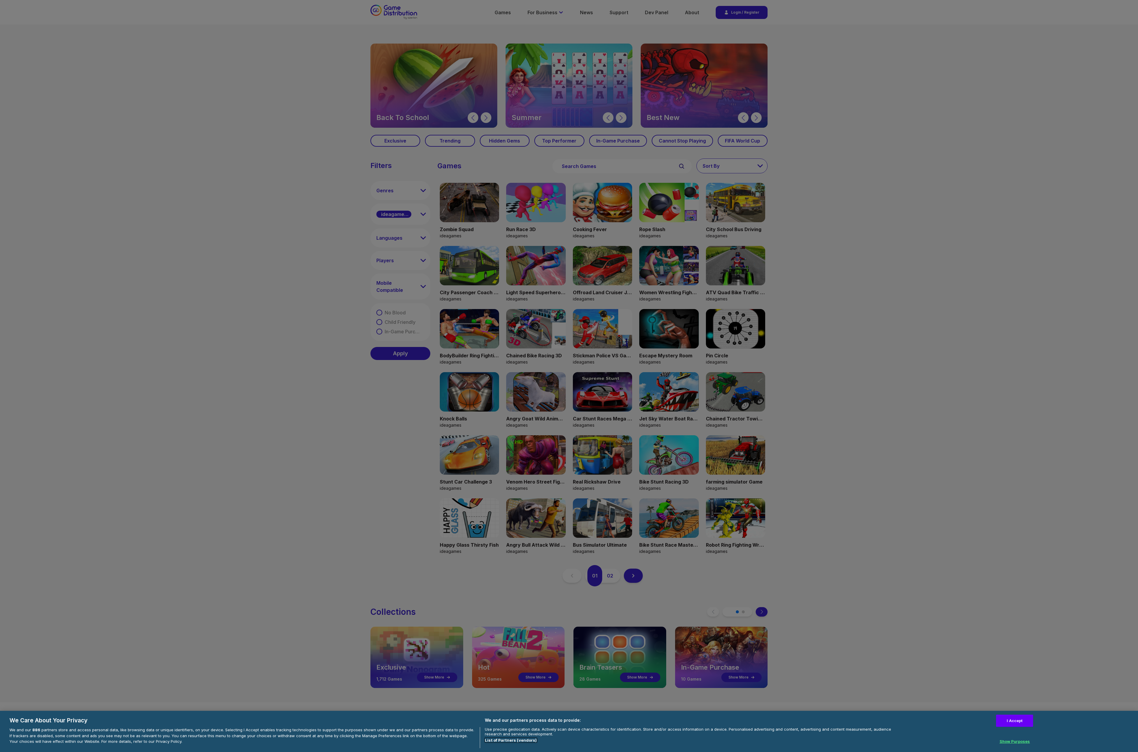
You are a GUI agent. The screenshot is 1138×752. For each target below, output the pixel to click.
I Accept (1014, 720)
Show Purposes (1015, 741)
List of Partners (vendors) (511, 740)
